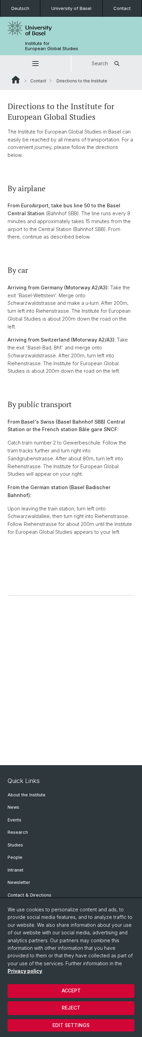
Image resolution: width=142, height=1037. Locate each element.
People (15, 857)
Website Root (16, 79)
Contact (122, 8)
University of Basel (71, 8)
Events (14, 819)
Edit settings (71, 1025)
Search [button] (100, 63)
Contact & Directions (29, 895)
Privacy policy (25, 971)
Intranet (15, 870)
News (13, 807)
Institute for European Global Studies (51, 46)
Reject (71, 1008)
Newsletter (19, 882)
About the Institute (26, 794)
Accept (71, 990)
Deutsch (20, 8)
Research (18, 832)
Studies (15, 845)
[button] (35, 63)
